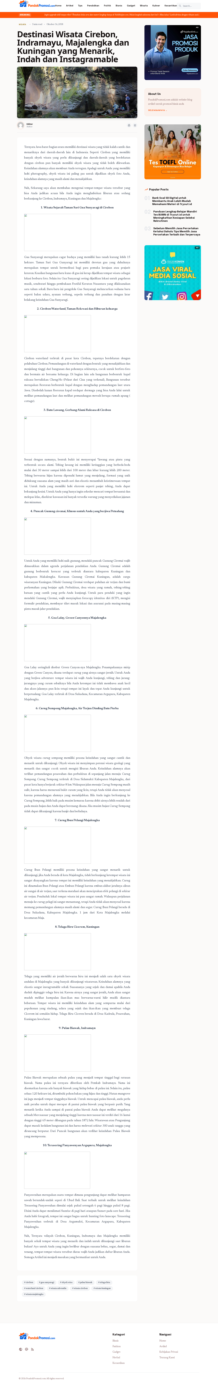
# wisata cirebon (80, 1288)
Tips (80, 6)
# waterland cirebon (33, 1288)
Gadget (131, 6)
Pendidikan (93, 6)
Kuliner (156, 6)
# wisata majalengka (33, 1294)
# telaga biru (104, 1283)
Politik (107, 6)
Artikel (69, 6)
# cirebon (28, 1283)
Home (58, 6)
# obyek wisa (66, 1283)
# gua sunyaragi (46, 1283)
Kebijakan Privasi (168, 1352)
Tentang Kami (167, 1358)
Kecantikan (171, 6)
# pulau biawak (85, 1283)
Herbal (116, 1358)
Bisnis (119, 6)
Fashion (117, 1346)
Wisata (144, 6)
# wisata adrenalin (57, 1288)
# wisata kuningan (102, 1288)
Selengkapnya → (157, 110)
